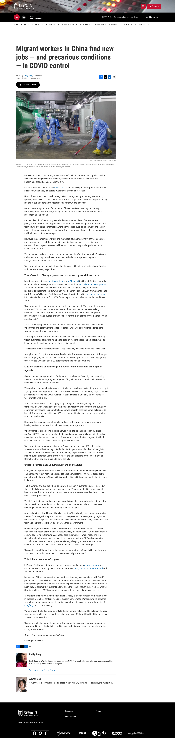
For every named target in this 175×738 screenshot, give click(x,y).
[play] (17, 17)
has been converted (96, 294)
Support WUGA (70, 716)
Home (16, 25)
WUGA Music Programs (106, 25)
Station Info (128, 25)
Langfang (28, 605)
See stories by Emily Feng (42, 670)
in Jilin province (56, 281)
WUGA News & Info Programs (76, 25)
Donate (155, 6)
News (23, 25)
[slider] (27, 17)
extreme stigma (91, 565)
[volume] (24, 17)
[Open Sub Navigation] (28, 25)
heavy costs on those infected (88, 568)
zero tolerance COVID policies (93, 284)
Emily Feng (28, 76)
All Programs (53, 25)
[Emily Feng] (21, 660)
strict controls (61, 187)
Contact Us (69, 711)
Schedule (36, 25)
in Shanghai (73, 281)
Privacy (98, 711)
